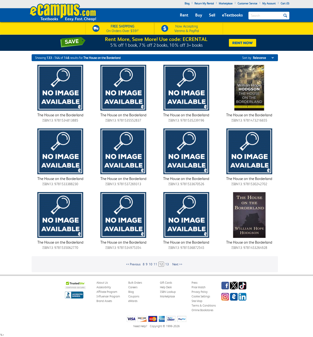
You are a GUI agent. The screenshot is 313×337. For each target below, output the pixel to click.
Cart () (285, 3)
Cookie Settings (201, 296)
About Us (102, 282)
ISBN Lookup (168, 292)
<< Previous (133, 264)
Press (195, 282)
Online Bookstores (202, 310)
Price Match (199, 287)
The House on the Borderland (60, 115)
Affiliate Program (106, 292)
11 (155, 264)
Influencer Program (108, 296)
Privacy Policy (200, 292)
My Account (269, 3)
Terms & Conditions (204, 305)
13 (167, 264)
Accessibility (103, 287)
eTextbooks (232, 15)
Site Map (197, 301)
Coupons (133, 296)
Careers (132, 287)
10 (150, 264)
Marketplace (226, 3)
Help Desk (166, 287)
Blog (187, 3)
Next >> (177, 264)
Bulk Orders (135, 282)
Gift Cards (166, 282)
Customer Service (247, 3)
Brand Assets (104, 301)
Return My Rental (204, 3)
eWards (132, 301)
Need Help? (140, 326)
